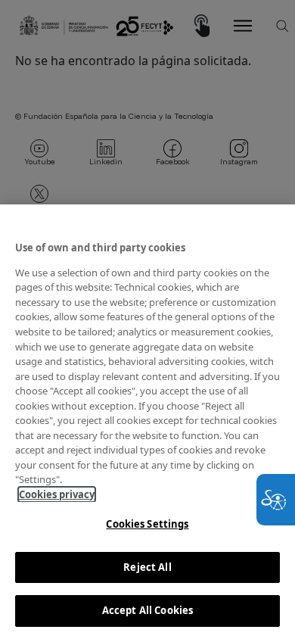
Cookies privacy (57, 494)
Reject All (147, 567)
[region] (147, 421)
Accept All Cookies (147, 610)
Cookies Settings (147, 524)
